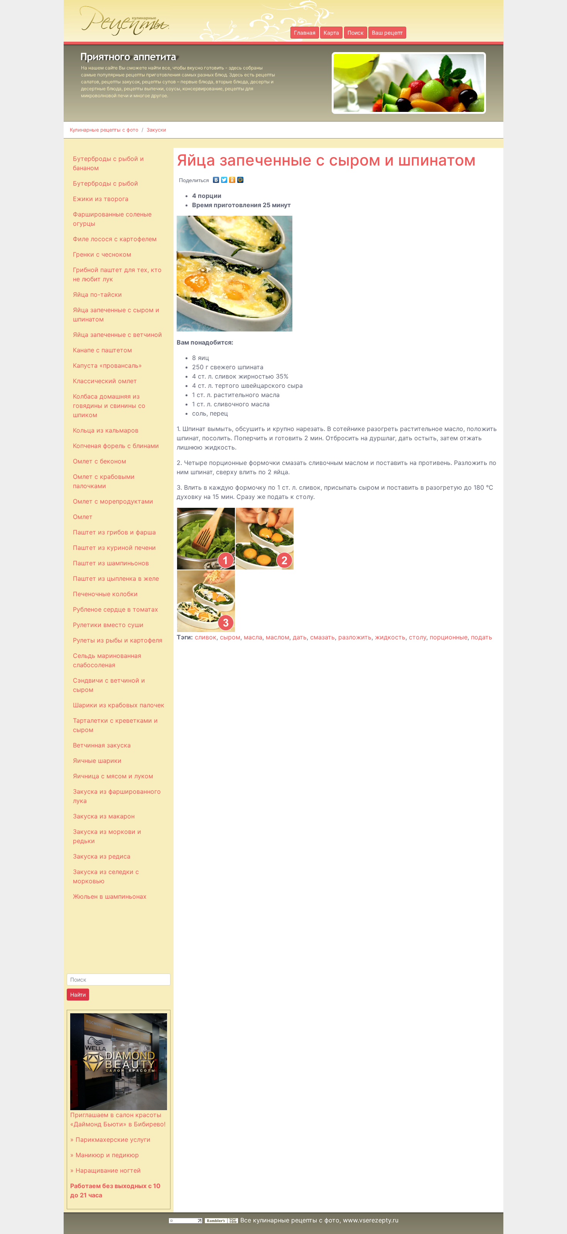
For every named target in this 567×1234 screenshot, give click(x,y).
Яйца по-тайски (97, 294)
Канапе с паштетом (102, 350)
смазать (322, 637)
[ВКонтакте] (216, 178)
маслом (277, 637)
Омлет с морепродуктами (113, 501)
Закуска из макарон (104, 816)
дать (300, 637)
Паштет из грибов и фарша (114, 532)
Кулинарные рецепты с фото (104, 130)
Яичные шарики (97, 760)
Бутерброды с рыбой (105, 183)
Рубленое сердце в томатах (115, 609)
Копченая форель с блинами (116, 446)
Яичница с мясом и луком (113, 776)
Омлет (83, 517)
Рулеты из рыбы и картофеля (117, 640)
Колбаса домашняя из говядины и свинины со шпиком (109, 405)
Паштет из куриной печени (114, 547)
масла (253, 637)
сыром (230, 637)
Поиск (356, 32)
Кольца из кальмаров (105, 430)
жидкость (390, 637)
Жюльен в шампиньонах (110, 896)
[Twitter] (224, 178)
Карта (331, 32)
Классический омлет (105, 381)
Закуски (156, 130)
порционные (448, 637)
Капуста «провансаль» (107, 365)
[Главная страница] (119, 18)
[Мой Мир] (240, 178)
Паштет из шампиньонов (111, 563)
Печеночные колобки (105, 594)
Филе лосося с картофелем (115, 239)
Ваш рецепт (387, 32)
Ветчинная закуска (102, 745)
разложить (354, 637)
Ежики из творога (100, 199)
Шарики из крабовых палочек (118, 705)
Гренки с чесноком (102, 254)
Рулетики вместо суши (108, 625)
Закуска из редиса (101, 856)
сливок (205, 637)
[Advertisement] (363, 142)
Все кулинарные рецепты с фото (289, 1220)
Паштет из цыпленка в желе (116, 578)
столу (417, 637)
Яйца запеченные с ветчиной (117, 334)
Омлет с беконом (99, 461)
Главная (305, 32)
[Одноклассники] (232, 178)
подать (481, 637)
